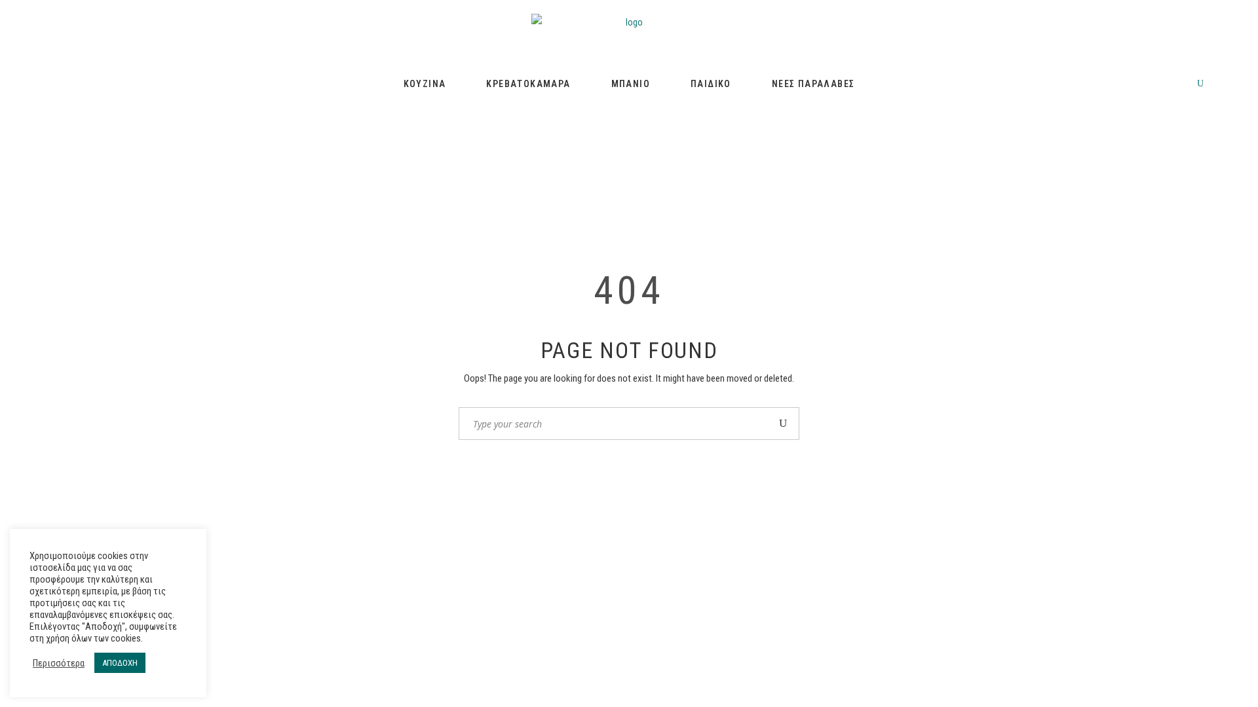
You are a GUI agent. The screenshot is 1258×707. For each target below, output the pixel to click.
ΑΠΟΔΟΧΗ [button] (120, 663)
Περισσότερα (59, 663)
